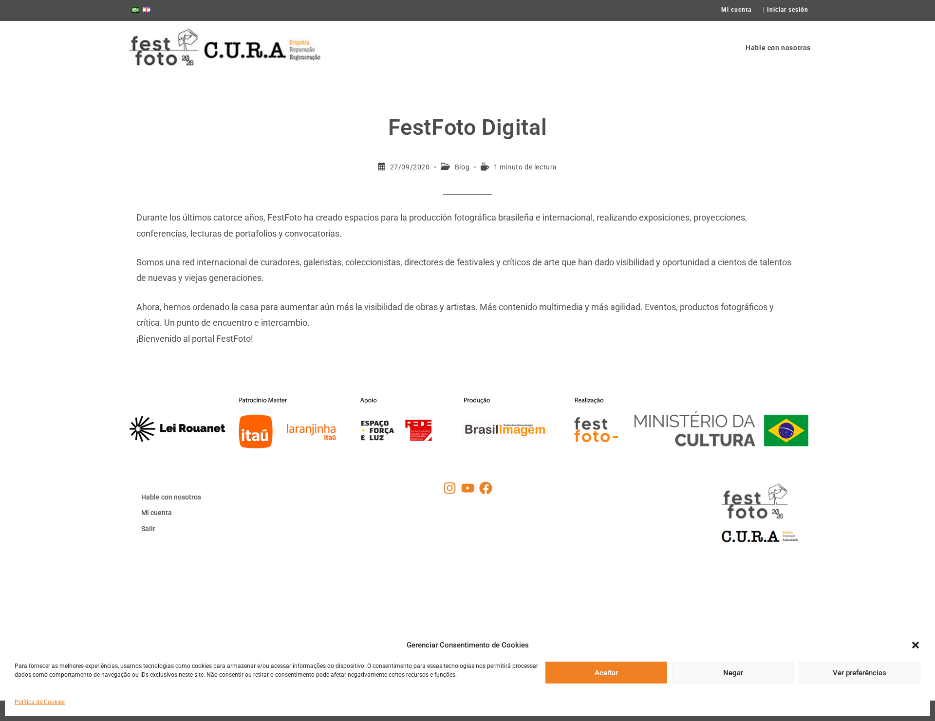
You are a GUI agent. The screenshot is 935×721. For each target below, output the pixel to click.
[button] (915, 645)
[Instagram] (449, 488)
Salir (148, 529)
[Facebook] (485, 488)
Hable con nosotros (171, 497)
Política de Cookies (40, 702)
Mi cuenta (736, 9)
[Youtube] (467, 488)
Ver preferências (859, 672)
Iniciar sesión (787, 9)
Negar (733, 672)
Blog (462, 167)
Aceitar (606, 672)
